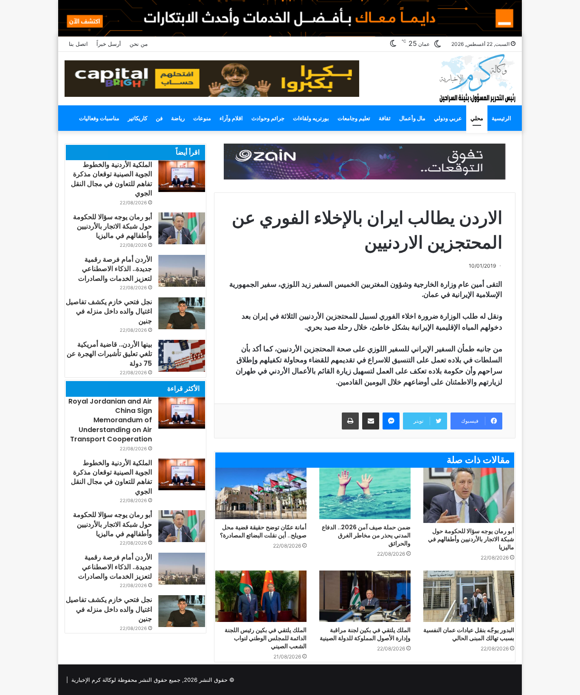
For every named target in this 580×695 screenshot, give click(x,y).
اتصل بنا (78, 43)
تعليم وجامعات (354, 118)
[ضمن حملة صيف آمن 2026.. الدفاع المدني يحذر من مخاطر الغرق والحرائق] (365, 493)
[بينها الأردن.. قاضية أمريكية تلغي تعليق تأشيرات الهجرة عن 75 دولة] (181, 356)
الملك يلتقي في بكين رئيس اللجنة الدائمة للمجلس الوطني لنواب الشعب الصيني (266, 638)
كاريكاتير (137, 118)
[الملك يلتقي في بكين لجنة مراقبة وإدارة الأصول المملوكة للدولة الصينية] (365, 596)
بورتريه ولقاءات (311, 118)
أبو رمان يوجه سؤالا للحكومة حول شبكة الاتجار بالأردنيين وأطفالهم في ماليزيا (471, 539)
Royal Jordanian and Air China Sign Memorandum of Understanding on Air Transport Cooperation (110, 420)
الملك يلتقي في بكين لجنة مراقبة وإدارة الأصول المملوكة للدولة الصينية (365, 634)
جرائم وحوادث (267, 118)
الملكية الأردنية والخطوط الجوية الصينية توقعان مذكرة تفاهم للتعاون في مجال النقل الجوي (111, 179)
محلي (476, 118)
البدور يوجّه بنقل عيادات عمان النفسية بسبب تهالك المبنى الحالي (468, 634)
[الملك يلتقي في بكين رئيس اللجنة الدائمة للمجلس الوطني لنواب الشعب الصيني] (261, 596)
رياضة (178, 118)
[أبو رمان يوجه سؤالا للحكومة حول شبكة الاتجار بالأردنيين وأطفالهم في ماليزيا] (469, 495)
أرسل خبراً (108, 43)
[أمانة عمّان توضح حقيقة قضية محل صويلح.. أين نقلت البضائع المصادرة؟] (261, 493)
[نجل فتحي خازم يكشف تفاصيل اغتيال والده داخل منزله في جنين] (181, 313)
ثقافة (385, 118)
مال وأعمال (412, 118)
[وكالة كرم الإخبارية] (477, 77)
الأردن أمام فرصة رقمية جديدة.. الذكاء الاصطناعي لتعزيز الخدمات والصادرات (115, 268)
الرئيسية (501, 118)
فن (159, 118)
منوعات (202, 118)
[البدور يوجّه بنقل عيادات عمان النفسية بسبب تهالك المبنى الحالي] (469, 596)
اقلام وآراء (231, 118)
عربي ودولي (448, 118)
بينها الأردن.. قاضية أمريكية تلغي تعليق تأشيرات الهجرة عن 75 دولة (109, 353)
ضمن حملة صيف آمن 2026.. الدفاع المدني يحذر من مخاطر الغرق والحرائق (366, 535)
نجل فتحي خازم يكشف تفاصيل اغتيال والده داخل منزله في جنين (109, 311)
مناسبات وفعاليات (99, 118)
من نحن (139, 43)
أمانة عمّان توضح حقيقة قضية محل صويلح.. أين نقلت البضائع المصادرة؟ (263, 531)
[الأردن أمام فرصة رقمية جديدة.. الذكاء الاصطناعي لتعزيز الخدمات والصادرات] (181, 271)
